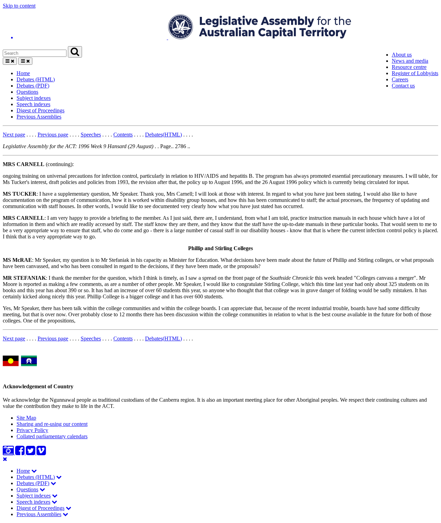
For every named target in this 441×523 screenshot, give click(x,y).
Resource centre (409, 67)
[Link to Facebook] (20, 452)
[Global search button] (75, 52)
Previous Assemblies (39, 117)
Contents (123, 134)
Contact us (403, 86)
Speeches (91, 134)
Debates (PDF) (33, 86)
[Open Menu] (10, 61)
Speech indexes (33, 104)
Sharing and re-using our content (52, 424)
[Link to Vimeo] (41, 452)
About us (402, 55)
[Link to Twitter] (31, 452)
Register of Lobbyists (415, 73)
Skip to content (19, 6)
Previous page (53, 134)
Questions (27, 92)
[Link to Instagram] (9, 452)
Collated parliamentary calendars (52, 436)
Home (23, 73)
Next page (14, 134)
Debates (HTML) (36, 79)
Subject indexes (34, 98)
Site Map (26, 418)
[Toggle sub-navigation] (34, 471)
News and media (410, 61)
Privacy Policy (32, 430)
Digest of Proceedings (40, 110)
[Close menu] (5, 459)
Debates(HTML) (163, 134)
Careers (400, 79)
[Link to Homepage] (220, 27)
